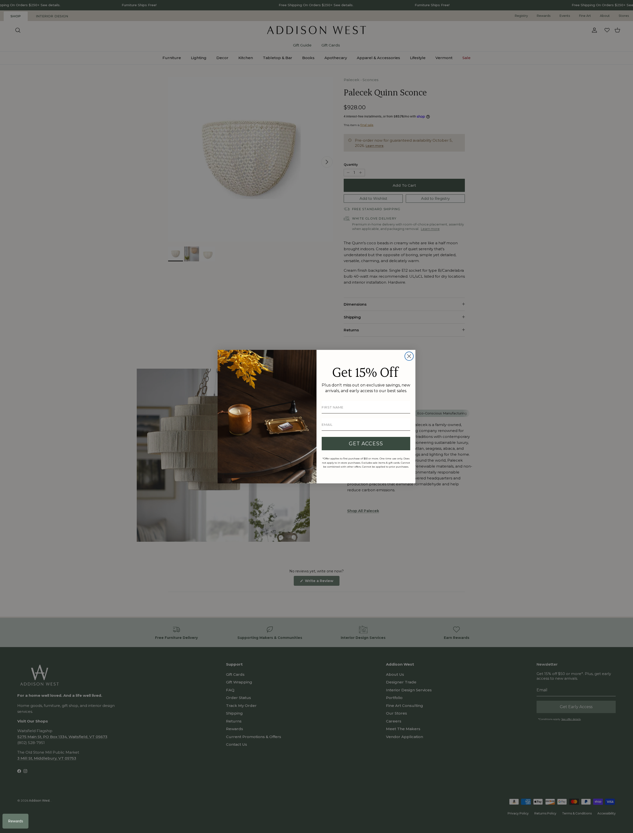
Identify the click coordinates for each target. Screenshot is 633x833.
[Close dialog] (409, 356)
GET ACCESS (366, 444)
